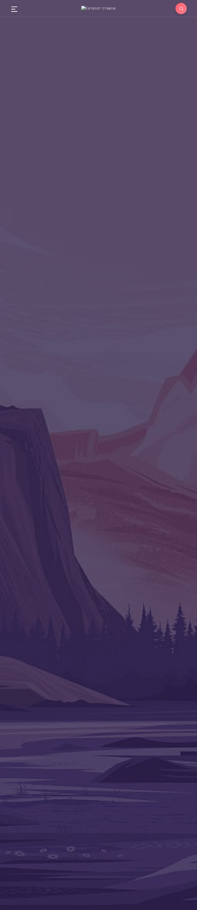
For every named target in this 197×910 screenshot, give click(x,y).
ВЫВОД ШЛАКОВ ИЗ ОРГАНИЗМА (102, 505)
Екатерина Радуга (53, 610)
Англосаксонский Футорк (55, 170)
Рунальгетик (22, 755)
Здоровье (97, 170)
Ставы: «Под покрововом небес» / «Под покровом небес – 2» (157, 762)
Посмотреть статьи (104, 632)
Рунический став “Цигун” (96, 755)
